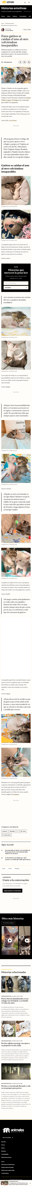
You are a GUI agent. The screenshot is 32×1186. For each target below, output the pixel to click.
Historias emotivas (13, 8)
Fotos (10, 868)
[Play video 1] (10, 940)
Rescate (17, 868)
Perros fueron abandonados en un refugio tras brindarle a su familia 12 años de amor (14, 1001)
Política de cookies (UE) (7, 1170)
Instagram (16, 794)
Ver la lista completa (8, 922)
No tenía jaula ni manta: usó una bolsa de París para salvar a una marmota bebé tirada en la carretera (17, 852)
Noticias (15, 16)
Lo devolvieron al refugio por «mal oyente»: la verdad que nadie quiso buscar (17, 858)
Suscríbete (16, 287)
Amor (3, 868)
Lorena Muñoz (9, 30)
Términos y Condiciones (8, 1164)
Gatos (8, 16)
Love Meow (12, 120)
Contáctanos (5, 1173)
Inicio (2, 23)
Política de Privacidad (7, 1167)
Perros (3, 16)
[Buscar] (25, 2)
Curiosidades (22, 16)
